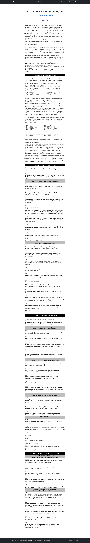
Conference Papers (74, 2)
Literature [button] (63, 2)
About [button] (39, 2)
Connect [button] (57, 2)
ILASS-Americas (15, 2)
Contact (77, 540)
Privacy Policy (72, 540)
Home (35, 2)
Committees (46, 2)
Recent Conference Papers (45, 15)
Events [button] (51, 2)
